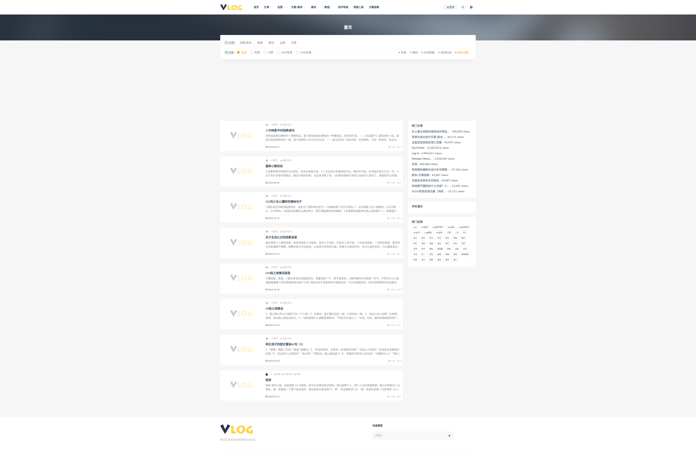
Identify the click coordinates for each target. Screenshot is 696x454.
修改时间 (446, 52)
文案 (463, 243)
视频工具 (358, 7)
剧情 (278, 374)
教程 (260, 43)
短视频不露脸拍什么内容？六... (430, 186)
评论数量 (429, 52)
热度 (403, 52)
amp (415, 227)
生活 (415, 254)
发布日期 (462, 52)
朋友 (431, 249)
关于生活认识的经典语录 (281, 237)
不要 (449, 233)
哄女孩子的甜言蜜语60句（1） (285, 344)
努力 (415, 238)
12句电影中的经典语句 (280, 130)
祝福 (455, 254)
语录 (439, 260)
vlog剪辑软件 (464, 227)
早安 (415, 249)
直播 (447, 254)
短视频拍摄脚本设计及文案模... (430, 169)
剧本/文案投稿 (420, 175)
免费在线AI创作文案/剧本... (428, 137)
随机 (415, 52)
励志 (423, 238)
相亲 (299, 374)
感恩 (423, 243)
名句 (431, 238)
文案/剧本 (245, 43)
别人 (465, 233)
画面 (439, 254)
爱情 (457, 249)
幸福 (455, 238)
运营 (282, 43)
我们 (447, 243)
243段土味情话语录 (278, 273)
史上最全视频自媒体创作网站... (430, 131)
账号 (447, 260)
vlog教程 (428, 233)
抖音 (455, 243)
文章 (294, 43)
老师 (415, 260)
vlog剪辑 (450, 227)
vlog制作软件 (437, 227)
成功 (439, 243)
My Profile (418, 148)
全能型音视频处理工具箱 (427, 142)
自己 (423, 260)
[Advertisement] (348, 90)
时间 (423, 249)
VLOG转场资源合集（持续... (429, 191)
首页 (256, 7)
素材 (271, 43)
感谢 (431, 243)
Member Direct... (422, 158)
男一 (423, 254)
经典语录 (465, 254)
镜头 (455, 260)
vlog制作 (424, 227)
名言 (439, 238)
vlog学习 (416, 233)
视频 (431, 260)
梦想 (449, 249)
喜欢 (447, 238)
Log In (415, 153)
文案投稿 (374, 7)
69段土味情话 (274, 308)
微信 (463, 238)
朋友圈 (440, 249)
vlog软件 (439, 233)
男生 (431, 254)
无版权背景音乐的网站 (425, 180)
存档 (414, 164)
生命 (465, 249)
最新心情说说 (274, 166)
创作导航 (343, 7)
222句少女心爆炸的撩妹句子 (284, 201)
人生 (457, 233)
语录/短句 (287, 125)
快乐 (415, 243)
